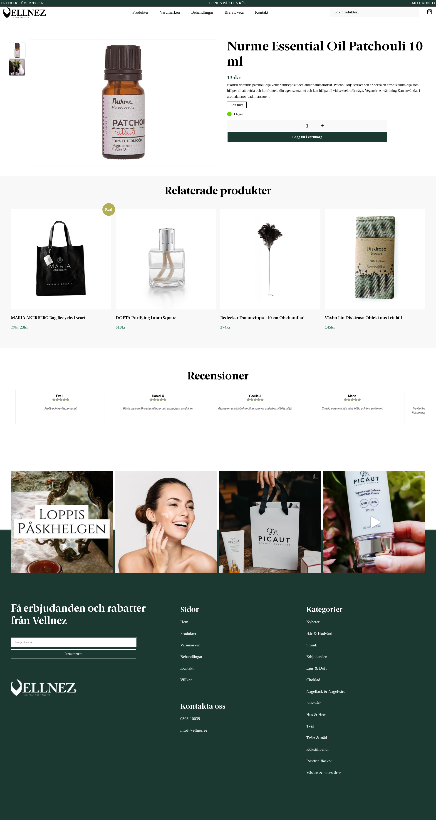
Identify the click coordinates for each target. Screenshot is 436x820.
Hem (184, 622)
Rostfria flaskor (319, 761)
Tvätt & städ (316, 737)
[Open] (62, 522)
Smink (311, 645)
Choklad (313, 680)
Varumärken (170, 12)
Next (221, 103)
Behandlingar (202, 12)
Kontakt (261, 12)
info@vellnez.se (193, 730)
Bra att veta (234, 12)
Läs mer (237, 105)
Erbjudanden (316, 656)
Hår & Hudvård (319, 633)
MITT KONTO (423, 3)
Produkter (140, 12)
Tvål (310, 726)
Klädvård (314, 703)
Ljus (310, 668)
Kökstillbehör (317, 749)
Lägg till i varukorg (307, 137)
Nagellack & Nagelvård (325, 691)
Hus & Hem (316, 714)
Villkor (186, 680)
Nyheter (313, 622)
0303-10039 (190, 718)
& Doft (320, 668)
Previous (26, 103)
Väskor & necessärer (323, 772)
